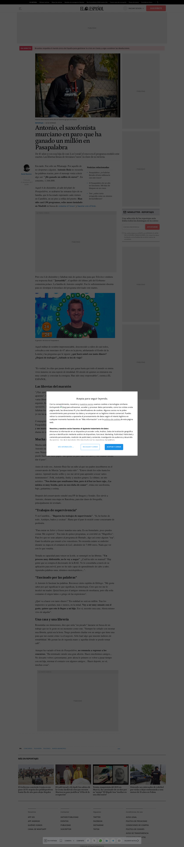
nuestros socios (86, 404)
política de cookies (112, 419)
